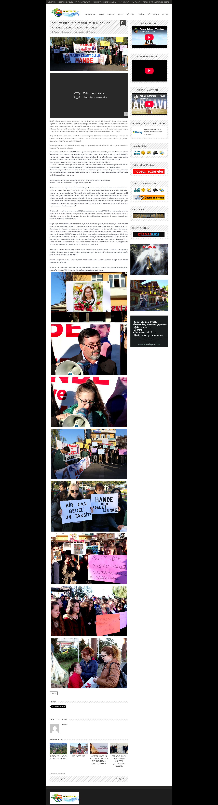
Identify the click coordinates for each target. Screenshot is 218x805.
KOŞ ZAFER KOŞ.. (79, 756)
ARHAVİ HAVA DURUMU (82, 2)
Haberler (90, 14)
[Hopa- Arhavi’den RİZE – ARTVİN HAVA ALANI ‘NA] (137, 132)
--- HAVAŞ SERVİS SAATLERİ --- (148, 123)
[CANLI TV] (149, 234)
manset (53, 693)
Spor (101, 14)
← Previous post (58, 779)
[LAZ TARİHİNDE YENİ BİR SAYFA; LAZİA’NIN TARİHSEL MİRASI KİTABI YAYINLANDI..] (99, 748)
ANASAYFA (51, 2)
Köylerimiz (153, 14)
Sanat (120, 14)
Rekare (64, 724)
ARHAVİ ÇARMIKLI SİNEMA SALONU (104, 2)
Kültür (130, 14)
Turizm (141, 14)
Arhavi (110, 14)
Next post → (121, 779)
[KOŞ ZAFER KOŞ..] (79, 748)
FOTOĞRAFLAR (124, 2)
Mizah (165, 14)
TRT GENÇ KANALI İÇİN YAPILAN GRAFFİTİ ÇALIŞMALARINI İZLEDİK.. (119, 761)
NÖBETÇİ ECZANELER (65, 2)
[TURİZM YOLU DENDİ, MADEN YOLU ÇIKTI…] (58, 748)
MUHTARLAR (136, 2)
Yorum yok (92, 32)
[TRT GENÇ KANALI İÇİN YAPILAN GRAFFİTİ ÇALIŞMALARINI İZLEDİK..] (119, 748)
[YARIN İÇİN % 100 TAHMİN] (149, 153)
